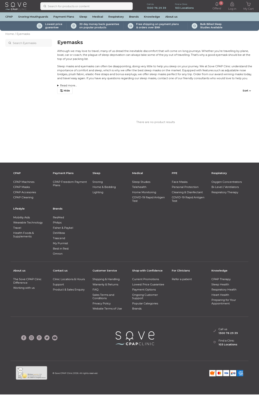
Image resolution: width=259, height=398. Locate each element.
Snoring (97, 182)
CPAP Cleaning (23, 197)
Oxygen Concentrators (226, 182)
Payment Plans (63, 16)
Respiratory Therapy (224, 192)
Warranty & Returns (105, 284)
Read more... (68, 85)
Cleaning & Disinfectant (187, 192)
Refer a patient (182, 279)
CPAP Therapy (221, 279)
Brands (134, 16)
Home (9, 34)
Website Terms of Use (107, 308)
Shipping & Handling (106, 279)
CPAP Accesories (24, 192)
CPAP (9, 16)
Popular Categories (145, 303)
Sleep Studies (141, 182)
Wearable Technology (28, 222)
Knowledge (152, 16)
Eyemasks (23, 34)
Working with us (24, 287)
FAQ (95, 289)
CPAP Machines (23, 182)
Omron (58, 253)
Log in (232, 8)
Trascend (59, 238)
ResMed (58, 217)
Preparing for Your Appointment (223, 301)
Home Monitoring (144, 192)
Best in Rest (61, 248)
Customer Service (104, 270)
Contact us (60, 270)
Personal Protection (185, 187)
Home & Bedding (104, 187)
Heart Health (220, 294)
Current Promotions (145, 279)
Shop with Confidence (147, 270)
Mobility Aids (21, 217)
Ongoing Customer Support (145, 296)
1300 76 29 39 (156, 8)
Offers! (216, 6)
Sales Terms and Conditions (103, 296)
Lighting (97, 192)
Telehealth (139, 187)
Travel (17, 227)
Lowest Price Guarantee (148, 284)
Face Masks (179, 182)
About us (171, 16)
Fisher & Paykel (63, 227)
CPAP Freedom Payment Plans (70, 183)
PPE (174, 173)
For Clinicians (181, 270)
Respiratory (116, 16)
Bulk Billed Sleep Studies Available (211, 26)
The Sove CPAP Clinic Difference (27, 280)
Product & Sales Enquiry (69, 289)
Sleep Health (220, 284)
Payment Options (144, 289)
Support (58, 284)
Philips (57, 222)
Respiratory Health (223, 289)
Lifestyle (19, 208)
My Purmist (60, 243)
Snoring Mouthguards (33, 16)
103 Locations (184, 8)
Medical (97, 16)
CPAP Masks (21, 187)
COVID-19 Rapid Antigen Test (148, 199)
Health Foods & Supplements (23, 234)
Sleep (83, 16)
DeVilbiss (59, 233)
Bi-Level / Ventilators (225, 187)
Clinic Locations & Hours (69, 279)
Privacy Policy (101, 303)
